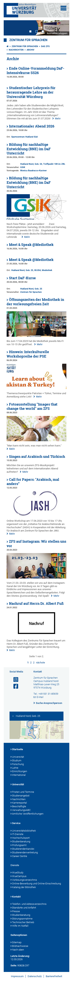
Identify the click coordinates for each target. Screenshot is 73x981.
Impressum (17, 976)
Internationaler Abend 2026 (31, 126)
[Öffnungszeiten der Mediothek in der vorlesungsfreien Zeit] (37, 335)
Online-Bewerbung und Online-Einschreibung (36, 883)
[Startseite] (8, 46)
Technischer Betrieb (23, 922)
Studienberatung (21, 841)
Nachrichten (16, 50)
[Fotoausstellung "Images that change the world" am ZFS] (37, 440)
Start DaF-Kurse (22, 278)
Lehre (15, 767)
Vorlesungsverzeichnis (24, 879)
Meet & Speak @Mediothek (31, 244)
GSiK (22, 167)
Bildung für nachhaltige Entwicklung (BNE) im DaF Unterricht (29, 149)
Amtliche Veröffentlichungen (27, 813)
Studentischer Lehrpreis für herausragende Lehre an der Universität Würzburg (31, 92)
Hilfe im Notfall (20, 925)
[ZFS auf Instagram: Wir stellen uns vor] (37, 577)
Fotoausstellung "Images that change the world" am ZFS (32, 406)
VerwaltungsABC (21, 810)
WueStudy (17, 872)
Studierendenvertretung (25, 852)
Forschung (18, 764)
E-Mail (40, 697)
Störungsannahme (22, 918)
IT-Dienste (17, 834)
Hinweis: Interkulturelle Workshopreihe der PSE (28, 354)
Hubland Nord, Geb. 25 (22, 270)
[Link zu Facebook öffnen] (14, 686)
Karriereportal (19, 802)
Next (62, 28)
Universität (18, 756)
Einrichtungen (19, 771)
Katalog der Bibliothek (24, 887)
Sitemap (16, 942)
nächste (40, 662)
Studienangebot (20, 795)
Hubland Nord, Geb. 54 (31, 164)
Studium (16, 760)
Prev (10, 28)
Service (16, 823)
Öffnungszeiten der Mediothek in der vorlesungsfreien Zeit (35, 301)
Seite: (14, 965)
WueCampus (19, 876)
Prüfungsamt (19, 845)
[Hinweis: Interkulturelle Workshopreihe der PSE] (37, 388)
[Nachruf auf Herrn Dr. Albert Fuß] (37, 635)
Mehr (58, 118)
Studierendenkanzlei (23, 848)
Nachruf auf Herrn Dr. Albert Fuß (36, 603)
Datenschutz (35, 976)
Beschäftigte (19, 806)
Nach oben (18, 949)
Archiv (30, 50)
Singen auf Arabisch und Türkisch (37, 456)
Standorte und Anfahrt (24, 907)
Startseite (17, 749)
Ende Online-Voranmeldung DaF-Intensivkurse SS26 (35, 70)
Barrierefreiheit (54, 976)
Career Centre (19, 856)
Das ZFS (45, 46)
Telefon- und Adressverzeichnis (29, 904)
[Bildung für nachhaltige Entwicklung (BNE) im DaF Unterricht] (37, 218)
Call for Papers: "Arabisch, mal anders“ (33, 481)
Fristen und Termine (23, 791)
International (19, 774)
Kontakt (16, 896)
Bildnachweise (20, 946)
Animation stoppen (57, 33)
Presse (16, 911)
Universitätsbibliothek (24, 830)
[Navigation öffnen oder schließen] (63, 8)
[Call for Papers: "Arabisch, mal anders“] (37, 515)
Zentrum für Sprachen (28, 40)
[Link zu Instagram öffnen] (14, 679)
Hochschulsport (21, 837)
